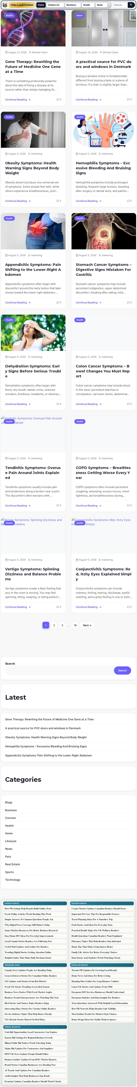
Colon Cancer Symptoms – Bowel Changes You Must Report (103, 371)
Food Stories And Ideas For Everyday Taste (92, 924)
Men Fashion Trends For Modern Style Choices (94, 1014)
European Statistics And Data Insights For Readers (96, 997)
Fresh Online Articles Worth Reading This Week (28, 914)
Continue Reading (16, 99)
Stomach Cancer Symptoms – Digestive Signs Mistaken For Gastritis (103, 270)
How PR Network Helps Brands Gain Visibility (94, 1008)
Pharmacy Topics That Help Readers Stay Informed (96, 941)
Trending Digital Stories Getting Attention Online (28, 952)
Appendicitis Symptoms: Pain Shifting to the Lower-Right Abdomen (33, 270)
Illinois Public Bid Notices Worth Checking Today (28, 1042)
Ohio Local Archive (22, 5)
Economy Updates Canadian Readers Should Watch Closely (33, 1081)
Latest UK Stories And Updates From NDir (92, 986)
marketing (36, 153)
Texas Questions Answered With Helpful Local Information (100, 1003)
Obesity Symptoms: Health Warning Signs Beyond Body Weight (32, 168)
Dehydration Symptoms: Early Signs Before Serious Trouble (33, 371)
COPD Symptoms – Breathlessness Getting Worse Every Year (103, 473)
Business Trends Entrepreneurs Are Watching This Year (32, 997)
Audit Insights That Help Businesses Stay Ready (27, 1075)
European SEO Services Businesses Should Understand (98, 992)
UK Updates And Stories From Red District (25, 981)
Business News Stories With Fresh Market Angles (28, 992)
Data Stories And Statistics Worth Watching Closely (96, 957)
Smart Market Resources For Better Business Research (31, 930)
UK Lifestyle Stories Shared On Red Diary (25, 1019)
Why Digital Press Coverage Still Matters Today (27, 924)
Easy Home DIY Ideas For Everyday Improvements (29, 935)
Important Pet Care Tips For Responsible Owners (95, 914)
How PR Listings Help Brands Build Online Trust (28, 908)
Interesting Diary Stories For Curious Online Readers (30, 1008)
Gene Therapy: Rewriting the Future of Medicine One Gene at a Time (33, 67)
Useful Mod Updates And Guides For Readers (27, 946)
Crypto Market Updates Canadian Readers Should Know (99, 908)
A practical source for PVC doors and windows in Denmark (103, 64)
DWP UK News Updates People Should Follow (27, 1054)
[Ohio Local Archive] (5, 5)
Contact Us (53, 5)
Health (86, 5)
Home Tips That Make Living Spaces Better (92, 946)
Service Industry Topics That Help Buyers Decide (28, 1014)
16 (76, 626)
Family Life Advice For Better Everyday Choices (94, 952)
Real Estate (12, 864)
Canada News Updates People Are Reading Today (28, 970)
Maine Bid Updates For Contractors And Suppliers (29, 1048)
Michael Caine (39, 52)
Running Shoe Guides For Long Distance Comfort (95, 981)
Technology (12, 879)
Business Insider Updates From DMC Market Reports (31, 1059)
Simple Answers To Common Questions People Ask (29, 919)
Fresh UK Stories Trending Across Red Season (27, 986)
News (100, 5)
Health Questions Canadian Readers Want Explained (97, 935)
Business (71, 5)
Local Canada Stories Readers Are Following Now (28, 941)
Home (41, 5)
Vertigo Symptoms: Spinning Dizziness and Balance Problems (33, 574)
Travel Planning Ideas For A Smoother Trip (92, 919)
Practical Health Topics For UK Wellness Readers (95, 930)
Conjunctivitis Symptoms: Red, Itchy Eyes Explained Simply (103, 574)
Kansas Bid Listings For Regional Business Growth (29, 1037)
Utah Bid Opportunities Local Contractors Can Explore (31, 1032)
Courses (10, 818)
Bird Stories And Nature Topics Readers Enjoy (27, 1003)
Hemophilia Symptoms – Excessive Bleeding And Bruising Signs (103, 168)
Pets (8, 856)
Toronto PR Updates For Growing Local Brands (94, 970)
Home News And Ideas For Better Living (91, 975)
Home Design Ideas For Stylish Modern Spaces (94, 1019)
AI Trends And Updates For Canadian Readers (27, 1070)
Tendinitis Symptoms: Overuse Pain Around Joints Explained (33, 473)
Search (10, 663)
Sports (9, 872)
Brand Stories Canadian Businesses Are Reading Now (30, 1064)
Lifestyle (10, 841)
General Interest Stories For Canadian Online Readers (31, 975)
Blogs (8, 802)
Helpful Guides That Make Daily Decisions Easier (28, 957)
